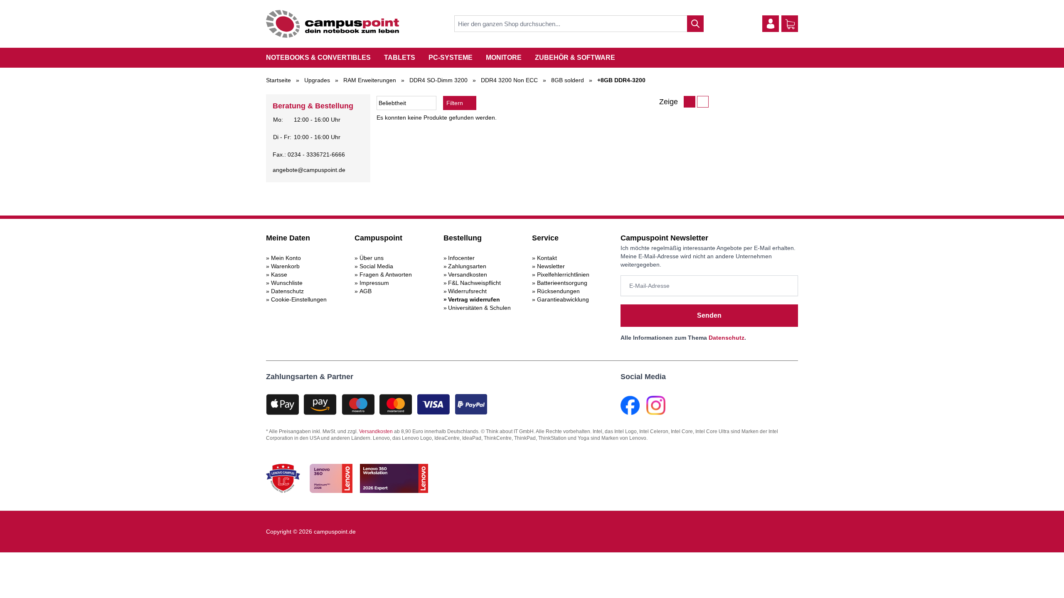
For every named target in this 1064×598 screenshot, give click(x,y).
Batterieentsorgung (562, 282)
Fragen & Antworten (386, 274)
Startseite (278, 80)
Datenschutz (287, 291)
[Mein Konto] (770, 23)
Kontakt (547, 258)
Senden (709, 315)
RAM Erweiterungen (369, 80)
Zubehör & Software (575, 57)
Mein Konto (286, 258)
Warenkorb (285, 266)
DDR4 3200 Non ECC (509, 80)
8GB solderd (567, 80)
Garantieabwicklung (563, 299)
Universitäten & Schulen (479, 307)
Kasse (279, 274)
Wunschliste (287, 282)
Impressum (374, 282)
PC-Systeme (451, 57)
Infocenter (461, 258)
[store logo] (332, 24)
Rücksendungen (558, 291)
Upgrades (317, 80)
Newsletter (551, 266)
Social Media (376, 266)
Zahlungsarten (467, 266)
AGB (366, 291)
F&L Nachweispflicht (474, 282)
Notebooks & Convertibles (318, 57)
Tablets (399, 57)
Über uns (372, 258)
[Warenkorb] (790, 24)
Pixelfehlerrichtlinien (563, 274)
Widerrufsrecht (467, 291)
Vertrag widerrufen (474, 299)
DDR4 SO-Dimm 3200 (438, 80)
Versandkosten (467, 274)
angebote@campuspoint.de (309, 170)
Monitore (504, 57)
